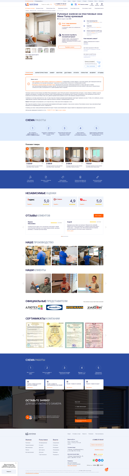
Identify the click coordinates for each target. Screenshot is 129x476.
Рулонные (28, 442)
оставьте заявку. (62, 110)
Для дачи (41, 452)
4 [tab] (63, 236)
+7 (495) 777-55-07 (60, 4)
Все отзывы (98, 215)
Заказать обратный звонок (97, 444)
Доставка (67, 72)
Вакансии (75, 465)
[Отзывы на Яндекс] (98, 455)
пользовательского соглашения (32, 473)
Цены (69, 1)
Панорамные (56, 449)
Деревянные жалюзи (62, 8)
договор (68, 372)
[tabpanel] (41, 30)
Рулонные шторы (39, 8)
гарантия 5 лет (98, 373)
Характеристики (41, 72)
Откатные (55, 445)
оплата (93, 32)
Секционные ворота (99, 8)
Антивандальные (43, 442)
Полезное (90, 1)
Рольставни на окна (75, 8)
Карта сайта (70, 465)
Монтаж (59, 72)
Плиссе (27, 449)
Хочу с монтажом (91, 66)
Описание (29, 72)
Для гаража (42, 449)
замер (48, 372)
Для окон (41, 447)
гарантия (98, 27)
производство (96, 22)
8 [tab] (66, 236)
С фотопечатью (43, 454)
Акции (74, 1)
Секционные (56, 442)
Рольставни (43, 440)
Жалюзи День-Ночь (50, 8)
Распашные (55, 447)
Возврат (93, 72)
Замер (52, 72)
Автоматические (30, 452)
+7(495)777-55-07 (51, 110)
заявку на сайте (31, 133)
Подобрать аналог (69, 47)
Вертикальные (29, 447)
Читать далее (70, 230)
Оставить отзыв (76, 433)
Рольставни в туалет (87, 8)
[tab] (29, 73)
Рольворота (56, 454)
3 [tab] (62, 236)
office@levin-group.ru (99, 449)
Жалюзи (29, 440)
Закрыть (9, 471)
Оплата (76, 72)
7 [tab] (65, 236)
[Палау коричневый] (27, 58)
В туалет (41, 445)
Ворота (55, 440)
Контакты (101, 1)
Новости (84, 433)
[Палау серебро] (31, 58)
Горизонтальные (30, 445)
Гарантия (84, 72)
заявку (30, 373)
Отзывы (100, 72)
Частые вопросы (99, 433)
